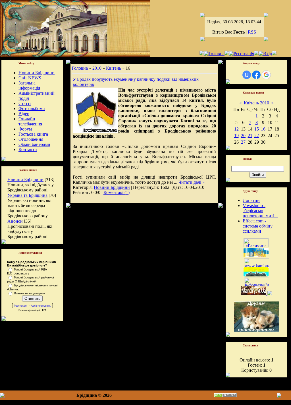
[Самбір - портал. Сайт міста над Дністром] (269, 293)
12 (236, 129)
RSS (252, 32)
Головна (80, 68)
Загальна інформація (29, 85)
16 (263, 129)
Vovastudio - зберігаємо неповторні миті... (260, 210)
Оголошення (30, 139)
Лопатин (251, 200)
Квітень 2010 (256, 102)
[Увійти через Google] (266, 74)
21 (250, 135)
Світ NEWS (29, 77)
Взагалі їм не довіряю (29, 293)
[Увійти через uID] (246, 75)
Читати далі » (191, 182)
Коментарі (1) (116, 192)
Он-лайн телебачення (30, 121)
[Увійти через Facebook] (256, 75)
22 (256, 135)
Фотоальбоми (31, 108)
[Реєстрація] (241, 53)
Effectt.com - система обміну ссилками (258, 226)
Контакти (27, 149)
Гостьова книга (33, 134)
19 (236, 135)
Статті (24, 103)
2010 (96, 68)
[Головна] (214, 53)
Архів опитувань (41, 305)
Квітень (113, 68)
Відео (23, 113)
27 (243, 142)
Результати (20, 305)
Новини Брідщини (36, 72)
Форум (25, 129)
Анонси (15, 221)
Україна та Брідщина (27, 195)
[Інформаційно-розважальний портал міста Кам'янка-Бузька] (256, 265)
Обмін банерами (34, 144)
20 (243, 135)
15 (256, 129)
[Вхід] (265, 53)
